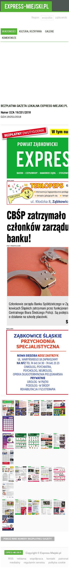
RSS (10, 558)
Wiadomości (9, 31)
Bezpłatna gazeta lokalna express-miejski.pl (34, 106)
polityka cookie (57, 562)
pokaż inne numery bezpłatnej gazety (27, 539)
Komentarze (9, 37)
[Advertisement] (34, 74)
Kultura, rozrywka (30, 31)
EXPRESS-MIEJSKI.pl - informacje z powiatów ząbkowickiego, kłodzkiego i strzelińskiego (26, 5)
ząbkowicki (61, 17)
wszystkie (47, 17)
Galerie (49, 31)
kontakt (51, 558)
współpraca (36, 558)
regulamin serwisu (34, 562)
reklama (21, 558)
